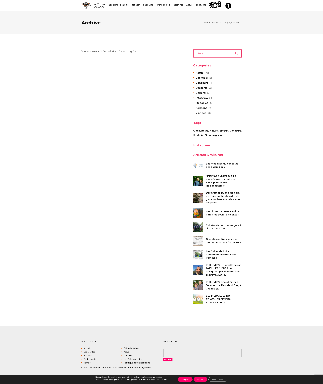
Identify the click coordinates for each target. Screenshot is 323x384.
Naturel (214, 130)
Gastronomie (90, 359)
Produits (198, 135)
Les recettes (89, 352)
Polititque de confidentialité (137, 362)
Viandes (201, 113)
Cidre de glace (213, 135)
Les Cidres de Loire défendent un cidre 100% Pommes (221, 254)
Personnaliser (217, 379)
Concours (202, 82)
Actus (199, 72)
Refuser (200, 379)
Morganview (145, 367)
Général (201, 92)
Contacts (128, 355)
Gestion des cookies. (159, 379)
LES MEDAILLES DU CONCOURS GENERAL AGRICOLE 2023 (219, 299)
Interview (202, 97)
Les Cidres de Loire (133, 359)
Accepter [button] (185, 379)
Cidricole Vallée (131, 348)
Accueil (87, 348)
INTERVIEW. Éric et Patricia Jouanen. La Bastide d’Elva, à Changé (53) (223, 285)
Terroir (87, 362)
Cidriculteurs (200, 130)
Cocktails (202, 77)
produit (224, 130)
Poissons (201, 107)
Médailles (202, 102)
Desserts (201, 87)
